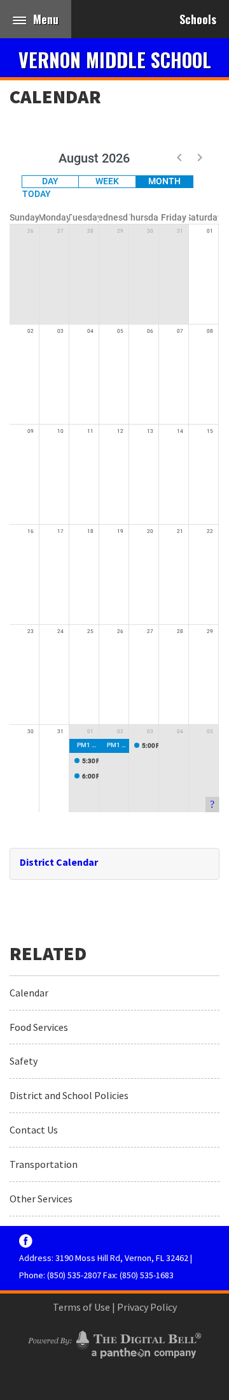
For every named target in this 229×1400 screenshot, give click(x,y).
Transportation (44, 1164)
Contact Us (34, 1129)
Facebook (25, 1241)
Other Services (41, 1198)
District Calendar (59, 862)
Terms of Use (81, 1307)
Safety (24, 1060)
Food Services (39, 1027)
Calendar (55, 96)
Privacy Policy (147, 1307)
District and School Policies (69, 1095)
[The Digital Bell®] (114, 1342)
